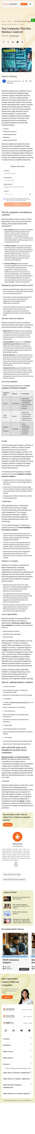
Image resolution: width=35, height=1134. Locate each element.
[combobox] (6, 187)
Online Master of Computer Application (16, 1079)
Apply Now (23, 4)
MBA (5, 650)
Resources (6, 1064)
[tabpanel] (15, 951)
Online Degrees (8, 1058)
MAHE (22, 801)
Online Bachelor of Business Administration (12, 1086)
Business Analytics (9, 50)
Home (3, 21)
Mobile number (8, 184)
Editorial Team (14, 36)
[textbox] (9, 194)
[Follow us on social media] (3, 42)
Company (6, 1039)
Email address (8, 177)
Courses (6, 191)
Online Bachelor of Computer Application (17, 1094)
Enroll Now (8, 824)
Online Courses (8, 1052)
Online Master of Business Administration (17, 1073)
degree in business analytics (19, 702)
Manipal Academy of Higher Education (15, 757)
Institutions (7, 1045)
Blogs (9, 21)
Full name (7, 170)
